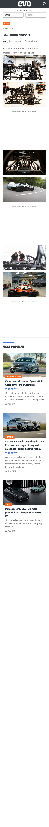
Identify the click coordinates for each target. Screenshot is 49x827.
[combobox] (4, 15)
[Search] (44, 4)
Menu (4, 4)
